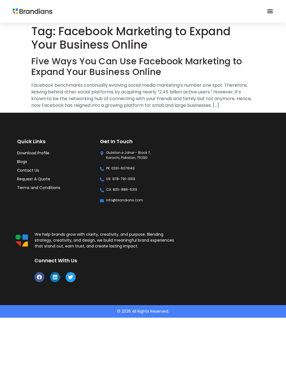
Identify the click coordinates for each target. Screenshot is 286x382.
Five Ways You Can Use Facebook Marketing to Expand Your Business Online (136, 66)
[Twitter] (71, 277)
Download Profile (33, 153)
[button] (270, 11)
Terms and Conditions (38, 187)
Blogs (22, 161)
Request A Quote (33, 179)
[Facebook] (39, 277)
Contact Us (28, 170)
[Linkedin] (55, 277)
